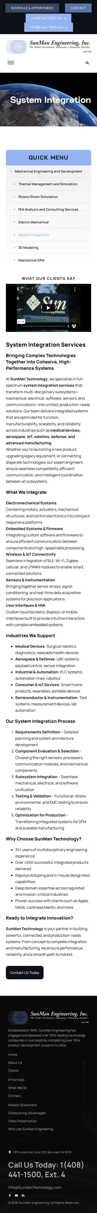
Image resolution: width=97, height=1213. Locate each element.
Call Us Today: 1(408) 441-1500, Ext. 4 (46, 1170)
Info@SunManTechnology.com (34, 1187)
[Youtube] (16, 1195)
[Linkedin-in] (22, 1195)
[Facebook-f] (9, 1195)
